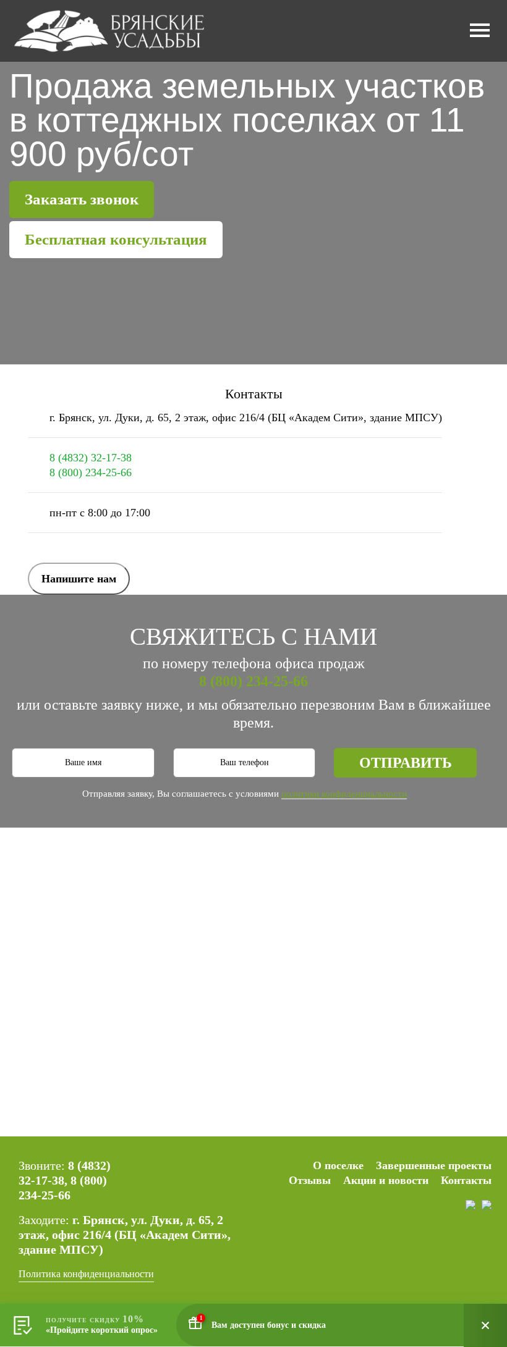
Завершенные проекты (434, 1165)
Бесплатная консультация (116, 239)
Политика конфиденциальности (86, 1274)
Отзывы (310, 1180)
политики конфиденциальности (344, 793)
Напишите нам (78, 579)
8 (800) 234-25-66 (90, 472)
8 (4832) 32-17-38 (90, 457)
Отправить (405, 763)
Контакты (466, 1180)
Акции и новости (385, 1180)
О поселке (338, 1165)
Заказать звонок (81, 199)
